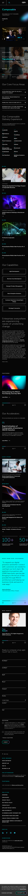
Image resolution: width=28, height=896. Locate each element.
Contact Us (5, 18)
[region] (14, 890)
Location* (4, 702)
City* (3, 709)
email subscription (19, 840)
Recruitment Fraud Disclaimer (10, 815)
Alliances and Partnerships (17, 785)
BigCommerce (5, 133)
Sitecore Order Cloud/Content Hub (7, 148)
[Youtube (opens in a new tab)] (14, 832)
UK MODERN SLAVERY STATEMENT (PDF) (11, 813)
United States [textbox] (5, 700)
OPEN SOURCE (5, 797)
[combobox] (14, 700)
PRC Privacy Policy (7, 802)
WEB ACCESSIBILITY (7, 810)
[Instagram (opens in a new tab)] (10, 832)
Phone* (3, 681)
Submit (6, 742)
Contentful (5, 130)
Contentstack (5, 151)
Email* (3, 674)
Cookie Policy (23, 889)
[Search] (9, 2)
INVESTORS (4, 794)
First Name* (4, 660)
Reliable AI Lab (6, 768)
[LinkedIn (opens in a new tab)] (2, 832)
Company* (4, 688)
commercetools (18, 140)
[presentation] (3, 76)
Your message (5, 720)
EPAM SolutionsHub (19, 776)
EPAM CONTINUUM (6, 760)
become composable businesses (13, 340)
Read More (4, 68)
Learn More (5, 397)
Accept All (21, 893)
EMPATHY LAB (5, 763)
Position (4, 695)
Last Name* (4, 667)
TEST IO (4, 765)
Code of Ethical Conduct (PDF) (10, 818)
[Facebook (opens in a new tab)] (6, 832)
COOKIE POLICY (6, 805)
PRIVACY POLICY (6, 800)
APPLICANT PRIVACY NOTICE (9, 807)
